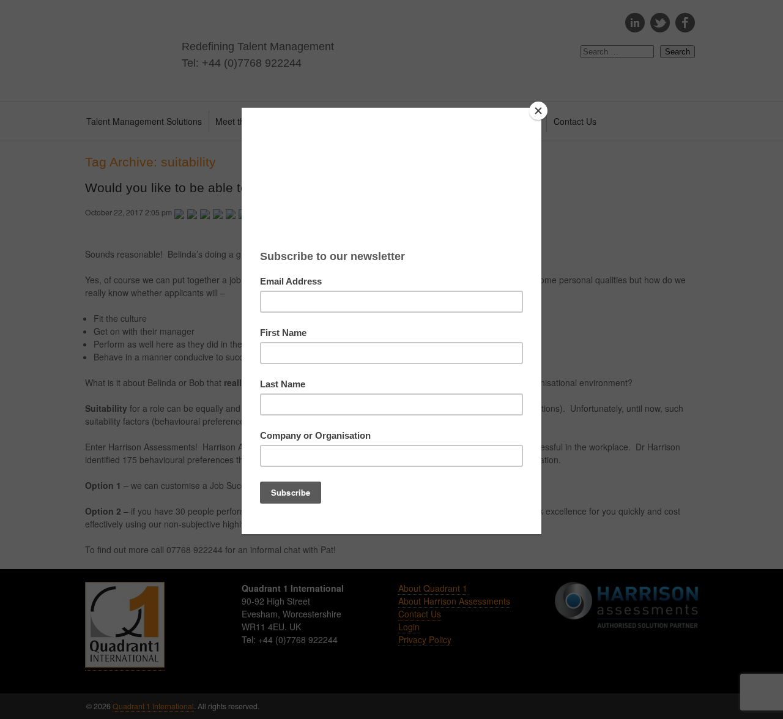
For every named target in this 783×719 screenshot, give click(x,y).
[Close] (538, 111)
